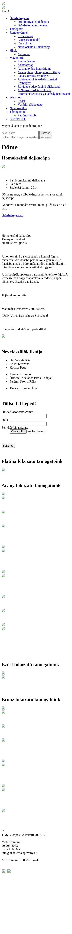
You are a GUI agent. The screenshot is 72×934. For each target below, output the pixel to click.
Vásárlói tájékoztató (30, 104)
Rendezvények (19, 32)
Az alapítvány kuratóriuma (34, 68)
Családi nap (25, 43)
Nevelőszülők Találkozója (34, 47)
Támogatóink (18, 111)
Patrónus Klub (27, 115)
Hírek (13, 50)
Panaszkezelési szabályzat (34, 75)
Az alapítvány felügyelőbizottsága (39, 72)
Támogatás (16, 29)
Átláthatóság (25, 65)
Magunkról (17, 57)
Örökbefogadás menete (32, 25)
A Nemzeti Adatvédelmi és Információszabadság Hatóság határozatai (44, 91)
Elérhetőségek (26, 61)
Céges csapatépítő (29, 39)
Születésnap (25, 36)
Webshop (15, 97)
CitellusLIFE (18, 119)
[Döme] (3, 166)
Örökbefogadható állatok (33, 21)
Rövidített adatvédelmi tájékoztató (39, 86)
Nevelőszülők (18, 108)
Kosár (21, 101)
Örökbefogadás (19, 18)
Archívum (24, 54)
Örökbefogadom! (12, 215)
